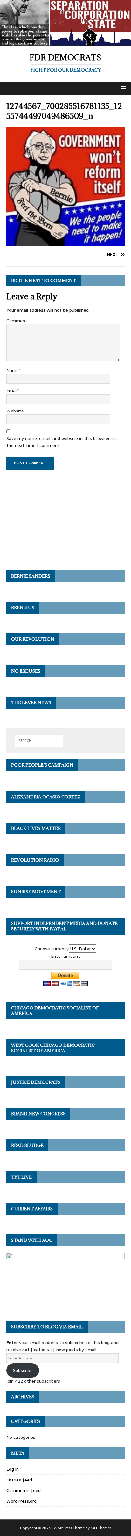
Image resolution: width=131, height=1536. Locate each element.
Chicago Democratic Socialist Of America (55, 1010)
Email (11, 390)
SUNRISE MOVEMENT (36, 891)
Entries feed (19, 1479)
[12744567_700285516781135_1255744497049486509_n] (65, 242)
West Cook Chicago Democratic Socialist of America (53, 1047)
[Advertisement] (65, 516)
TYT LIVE (21, 1177)
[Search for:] (39, 740)
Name (12, 370)
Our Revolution (32, 639)
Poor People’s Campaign (42, 765)
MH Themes (101, 1528)
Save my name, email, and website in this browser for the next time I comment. (61, 442)
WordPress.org (21, 1500)
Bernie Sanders (30, 576)
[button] (122, 87)
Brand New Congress (38, 1114)
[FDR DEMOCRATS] (65, 41)
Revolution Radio (35, 860)
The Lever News (31, 702)
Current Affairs (32, 1209)
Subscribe (23, 1370)
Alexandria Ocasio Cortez (45, 797)
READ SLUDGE (27, 1145)
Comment (16, 320)
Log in (12, 1469)
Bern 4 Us (22, 607)
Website (15, 410)
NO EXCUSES (25, 671)
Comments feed (23, 1490)
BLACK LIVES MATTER (36, 828)
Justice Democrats (35, 1082)
